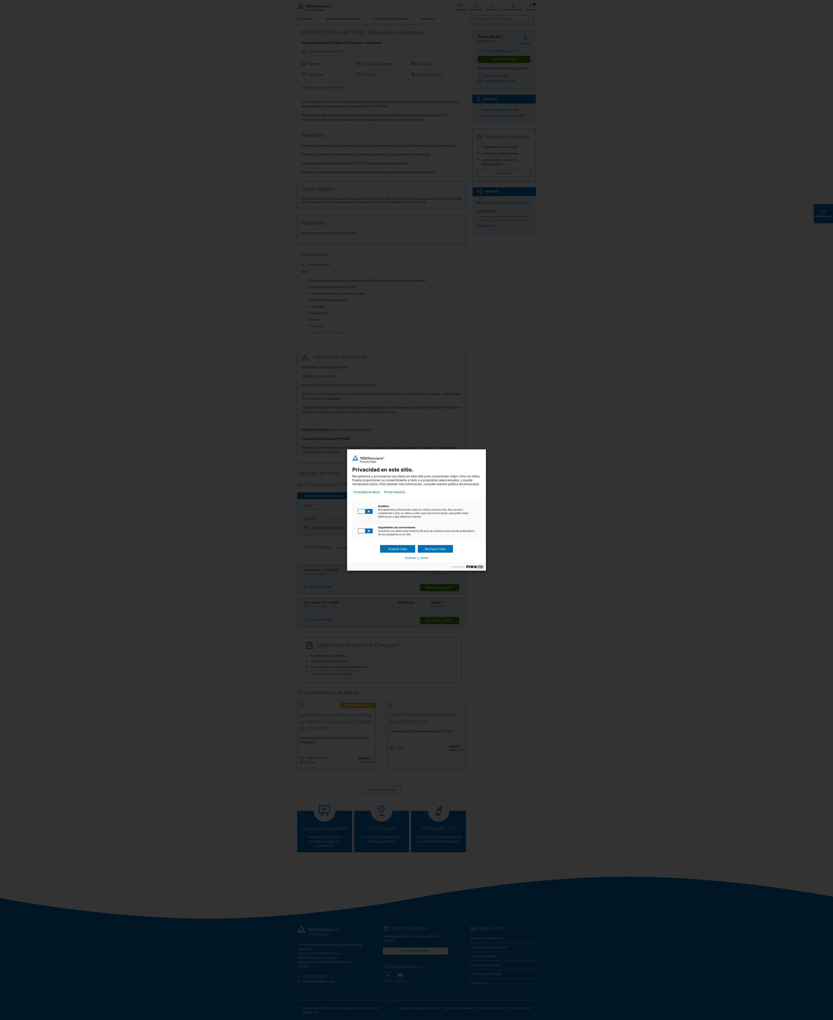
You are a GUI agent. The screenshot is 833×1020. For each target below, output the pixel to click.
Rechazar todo (435, 549)
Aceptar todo (397, 549)
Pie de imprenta (394, 492)
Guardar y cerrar (416, 558)
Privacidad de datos (366, 492)
